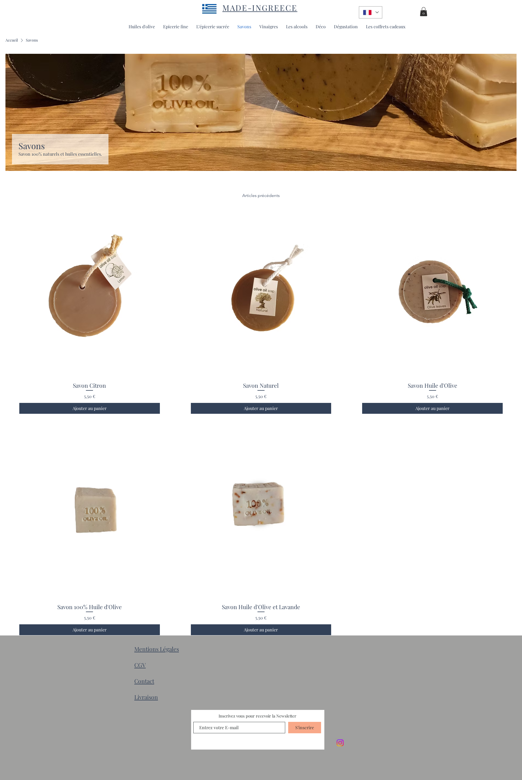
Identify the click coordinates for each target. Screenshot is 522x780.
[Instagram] (340, 742)
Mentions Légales (156, 649)
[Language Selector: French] (370, 12)
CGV (140, 665)
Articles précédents (261, 195)
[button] (423, 11)
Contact (144, 681)
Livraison (146, 697)
